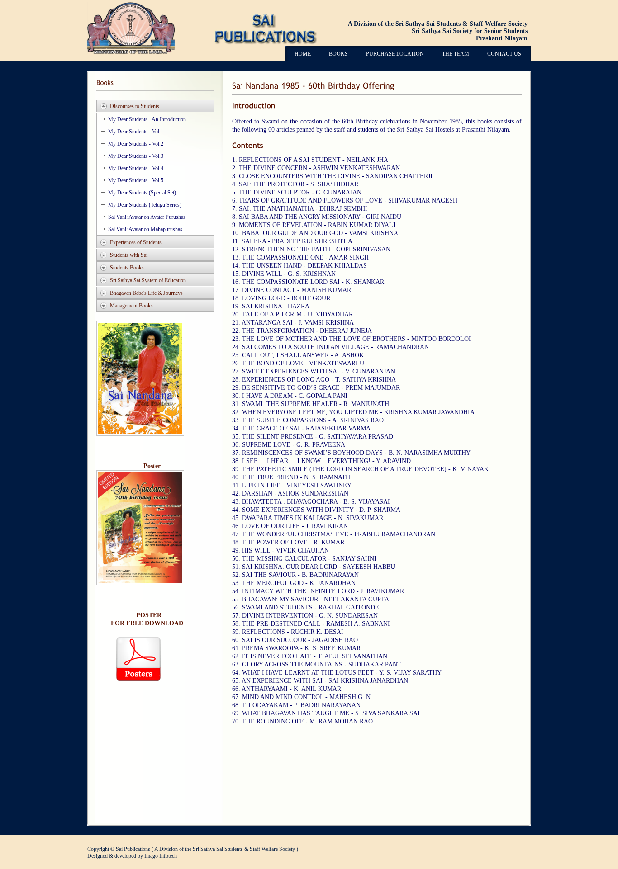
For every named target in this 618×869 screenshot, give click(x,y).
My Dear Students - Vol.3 (135, 156)
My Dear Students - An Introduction (147, 119)
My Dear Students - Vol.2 (135, 144)
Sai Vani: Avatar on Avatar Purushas (146, 217)
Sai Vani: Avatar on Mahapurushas (145, 229)
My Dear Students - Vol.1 (135, 131)
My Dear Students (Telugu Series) (144, 205)
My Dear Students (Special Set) (142, 192)
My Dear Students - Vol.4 (135, 168)
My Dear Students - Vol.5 (135, 180)
